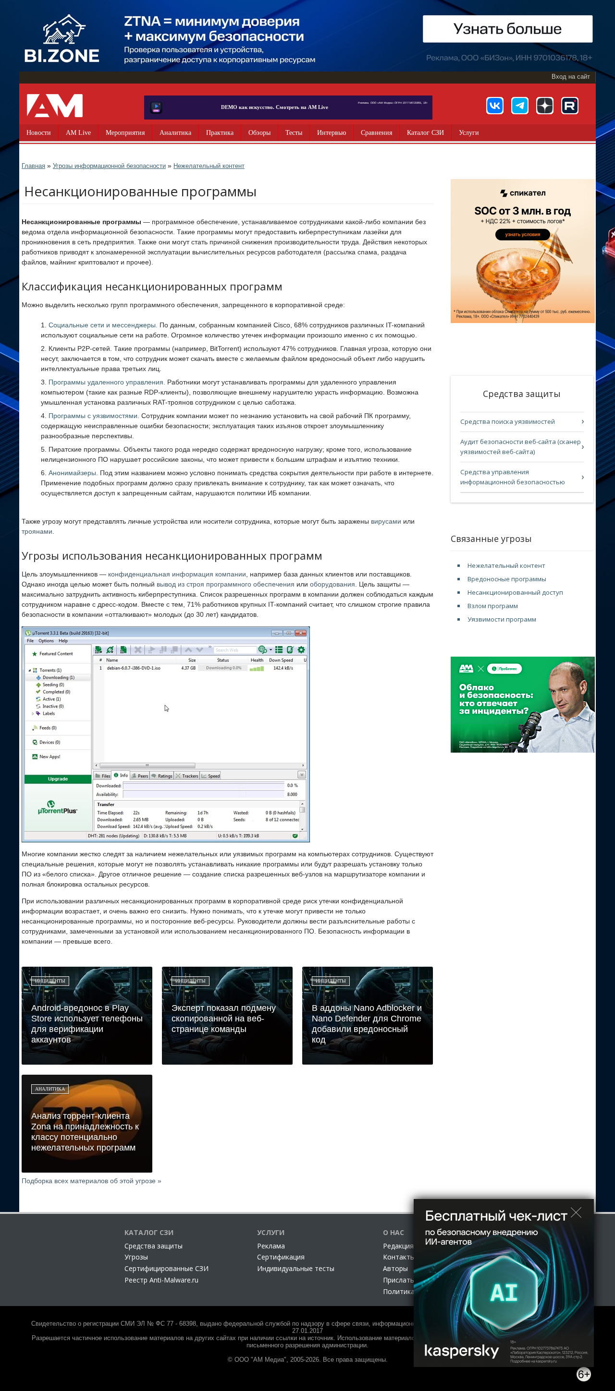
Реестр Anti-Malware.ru (161, 1279)
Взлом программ (492, 605)
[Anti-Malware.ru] (55, 105)
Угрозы (136, 1256)
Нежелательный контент (209, 165)
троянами (37, 531)
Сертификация (281, 1256)
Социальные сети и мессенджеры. (103, 325)
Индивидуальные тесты (295, 1268)
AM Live (78, 132)
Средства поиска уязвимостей (507, 421)
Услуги (469, 132)
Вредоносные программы (506, 579)
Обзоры (259, 132)
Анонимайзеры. (73, 473)
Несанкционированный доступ (515, 592)
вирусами (386, 521)
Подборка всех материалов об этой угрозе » (91, 1181)
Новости (38, 132)
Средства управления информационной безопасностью (512, 477)
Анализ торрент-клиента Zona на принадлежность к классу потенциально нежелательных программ (85, 1131)
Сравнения (376, 132)
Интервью (331, 132)
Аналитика (175, 132)
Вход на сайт (571, 76)
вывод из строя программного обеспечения (226, 584)
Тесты (293, 132)
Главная (33, 165)
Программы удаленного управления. (107, 382)
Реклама (271, 1245)
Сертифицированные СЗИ (166, 1268)
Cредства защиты (153, 1245)
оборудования (332, 584)
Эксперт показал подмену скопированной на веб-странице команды (224, 1018)
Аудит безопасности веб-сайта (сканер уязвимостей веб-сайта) (520, 446)
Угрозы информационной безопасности (109, 165)
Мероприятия (125, 132)
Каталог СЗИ (425, 132)
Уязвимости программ (501, 619)
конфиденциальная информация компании (177, 574)
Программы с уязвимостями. (94, 416)
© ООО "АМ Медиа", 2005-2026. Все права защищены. (308, 1359)
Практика (220, 132)
